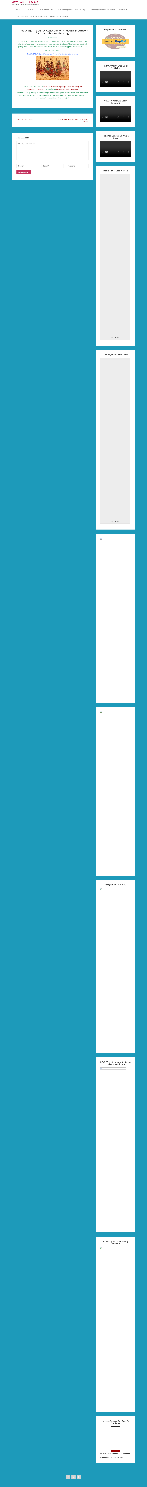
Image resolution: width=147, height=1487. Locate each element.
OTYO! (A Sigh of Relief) (25, 2)
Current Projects (46, 10)
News (18, 10)
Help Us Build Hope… (25, 119)
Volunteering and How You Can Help (71, 10)
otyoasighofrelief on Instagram (70, 86)
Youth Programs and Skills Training (102, 10)
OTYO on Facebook (50, 86)
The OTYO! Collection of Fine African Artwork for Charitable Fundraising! (42, 16)
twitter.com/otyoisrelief (36, 89)
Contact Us (123, 10)
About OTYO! (30, 10)
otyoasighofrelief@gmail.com (67, 89)
